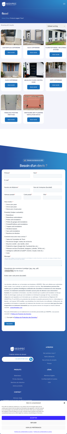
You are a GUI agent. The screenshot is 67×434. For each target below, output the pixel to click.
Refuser (33, 423)
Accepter (33, 418)
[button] (64, 403)
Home (3, 18)
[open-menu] (64, 4)
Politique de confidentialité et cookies (23, 431)
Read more (11, 52)
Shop (7, 18)
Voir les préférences (33, 427)
